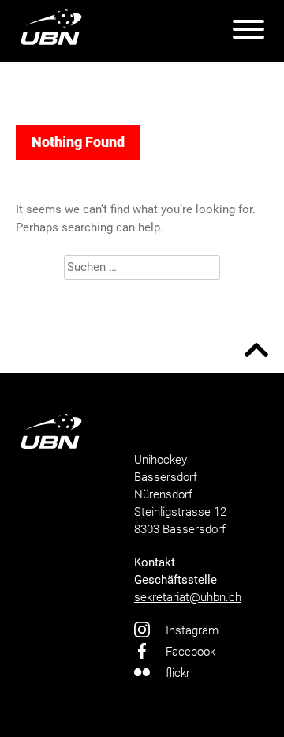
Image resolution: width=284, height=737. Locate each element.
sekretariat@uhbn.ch (187, 597)
